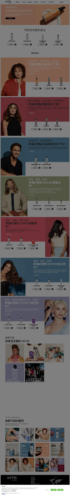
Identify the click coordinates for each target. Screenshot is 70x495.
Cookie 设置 (47, 489)
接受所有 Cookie (60, 489)
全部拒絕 (53, 489)
